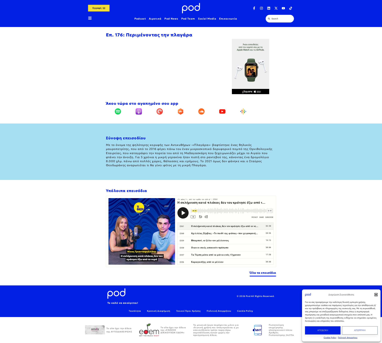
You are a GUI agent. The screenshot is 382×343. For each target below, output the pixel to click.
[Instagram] (261, 8)
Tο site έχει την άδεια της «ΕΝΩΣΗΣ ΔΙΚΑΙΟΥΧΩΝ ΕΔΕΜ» (173, 330)
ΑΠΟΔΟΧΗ (322, 330)
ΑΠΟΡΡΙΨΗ (360, 330)
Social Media (207, 18)
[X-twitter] (276, 8)
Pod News (171, 18)
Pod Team (188, 18)
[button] (376, 294)
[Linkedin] (268, 8)
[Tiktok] (290, 8)
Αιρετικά (155, 18)
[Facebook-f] (254, 8)
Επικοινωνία (228, 18)
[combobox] (280, 19)
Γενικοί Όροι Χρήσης (188, 311)
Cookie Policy (330, 337)
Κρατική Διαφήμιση (158, 311)
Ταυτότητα (135, 311)
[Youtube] (283, 8)
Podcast (140, 18)
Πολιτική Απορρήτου (347, 337)
